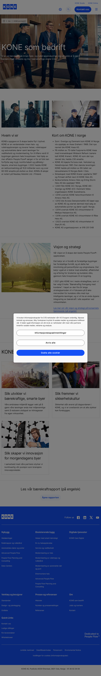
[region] (50, 338)
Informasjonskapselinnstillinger (50, 333)
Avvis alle (50, 343)
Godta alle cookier (50, 352)
